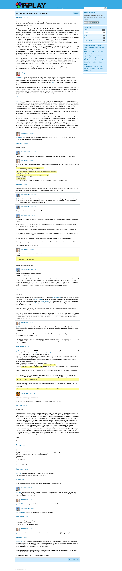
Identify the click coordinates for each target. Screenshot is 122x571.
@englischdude (56, 297)
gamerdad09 (25, 393)
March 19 (33, 215)
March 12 (26, 17)
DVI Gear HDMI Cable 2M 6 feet (93, 66)
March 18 (33, 194)
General (76, 13)
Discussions (51, 8)
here (53, 82)
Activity (57, 8)
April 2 (23, 445)
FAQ (85, 35)
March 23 (32, 393)
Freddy (18, 445)
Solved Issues (88, 38)
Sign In (62, 8)
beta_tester (20, 346)
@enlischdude (20, 533)
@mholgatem (20, 101)
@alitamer (19, 199)
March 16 (26, 97)
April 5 (32, 508)
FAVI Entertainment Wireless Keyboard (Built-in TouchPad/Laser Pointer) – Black (94, 62)
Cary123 (19, 405)
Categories (87, 27)
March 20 (33, 269)
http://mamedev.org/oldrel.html (42, 352)
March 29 (25, 405)
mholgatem (24, 73)
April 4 (32, 487)
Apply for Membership (94, 22)
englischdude (25, 152)
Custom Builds (88, 40)
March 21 (26, 290)
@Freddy (18, 473)
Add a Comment (73, 559)
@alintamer (19, 77)
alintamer (19, 17)
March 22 (27, 346)
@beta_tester (20, 541)
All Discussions (88, 30)
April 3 (26, 469)
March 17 (33, 151)
